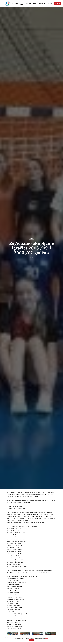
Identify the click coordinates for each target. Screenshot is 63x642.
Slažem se (32, 640)
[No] (61, 638)
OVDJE (46, 638)
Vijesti (31, 238)
